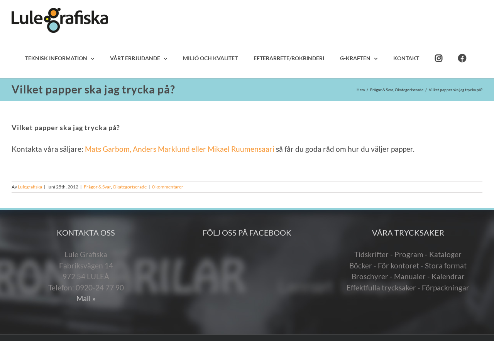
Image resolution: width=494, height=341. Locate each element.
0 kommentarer (167, 187)
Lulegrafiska (30, 187)
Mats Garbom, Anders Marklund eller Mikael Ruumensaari (180, 148)
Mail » (86, 298)
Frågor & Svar (97, 187)
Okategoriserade (130, 187)
